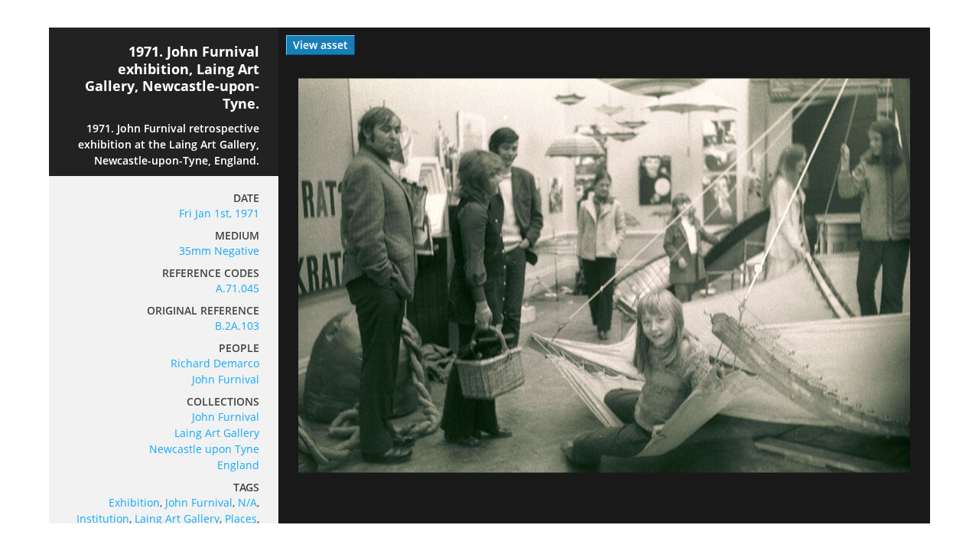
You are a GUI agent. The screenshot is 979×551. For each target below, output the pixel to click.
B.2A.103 (237, 325)
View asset (320, 44)
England (238, 465)
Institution (102, 518)
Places (241, 518)
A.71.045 (237, 288)
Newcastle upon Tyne (204, 449)
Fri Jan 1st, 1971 (219, 213)
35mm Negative (219, 250)
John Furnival (225, 379)
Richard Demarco (215, 363)
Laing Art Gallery (216, 432)
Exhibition (134, 502)
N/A (247, 502)
